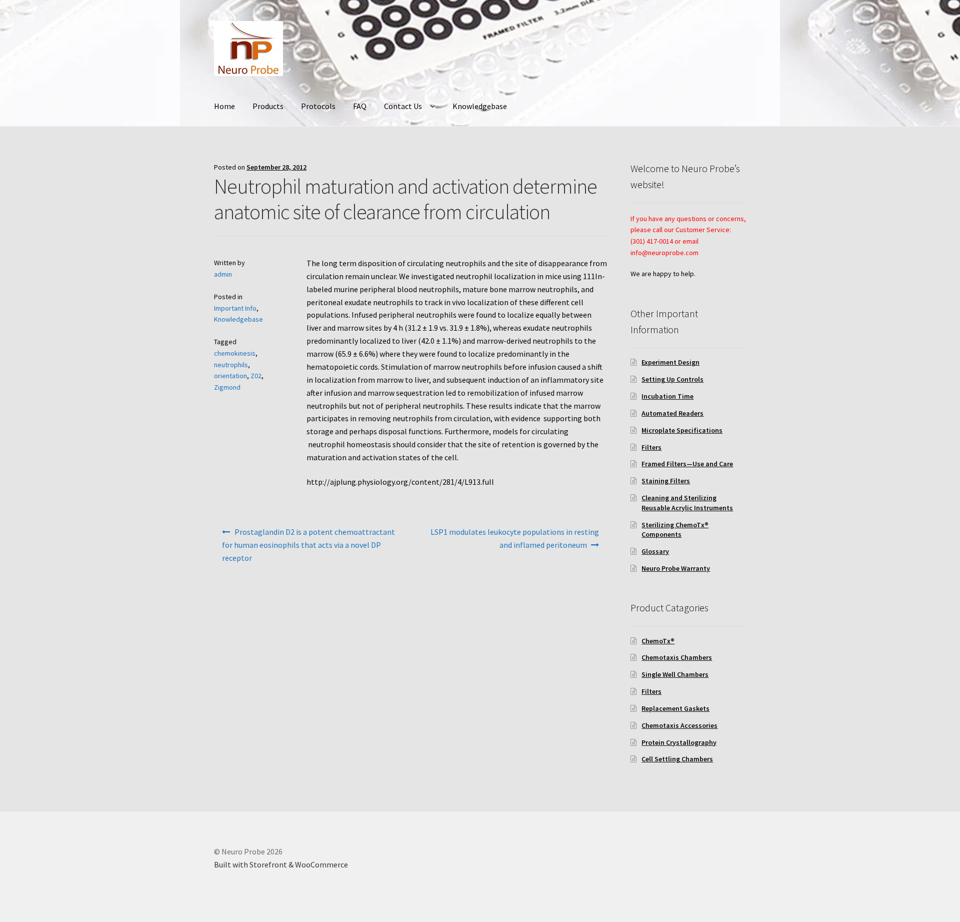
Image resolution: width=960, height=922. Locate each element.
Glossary (655, 551)
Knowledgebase (479, 106)
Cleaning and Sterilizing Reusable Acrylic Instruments (687, 502)
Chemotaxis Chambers (677, 657)
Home (224, 106)
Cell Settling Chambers (677, 758)
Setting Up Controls (673, 379)
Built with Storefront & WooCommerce (281, 864)
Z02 (256, 375)
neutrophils (231, 364)
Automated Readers (673, 413)
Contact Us (403, 106)
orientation (230, 375)
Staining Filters (666, 480)
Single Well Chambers (675, 674)
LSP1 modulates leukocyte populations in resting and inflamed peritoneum (514, 538)
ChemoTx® (658, 640)
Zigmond (227, 387)
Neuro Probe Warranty (676, 568)
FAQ (359, 106)
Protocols (318, 106)
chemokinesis (235, 353)
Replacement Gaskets (676, 708)
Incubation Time (668, 396)
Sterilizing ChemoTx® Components (675, 529)
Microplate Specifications (682, 430)
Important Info (235, 308)
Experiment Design (671, 362)
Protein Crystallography (679, 742)
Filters (652, 447)
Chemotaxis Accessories (680, 725)
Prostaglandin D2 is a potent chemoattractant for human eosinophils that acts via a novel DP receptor (308, 545)
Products (268, 106)
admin (223, 274)
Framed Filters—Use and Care (687, 463)
